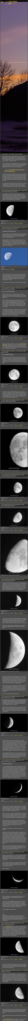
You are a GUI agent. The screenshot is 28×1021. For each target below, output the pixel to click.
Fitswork (15, 223)
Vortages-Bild (9, 926)
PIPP (11, 223)
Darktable (20, 223)
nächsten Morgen (8, 1019)
